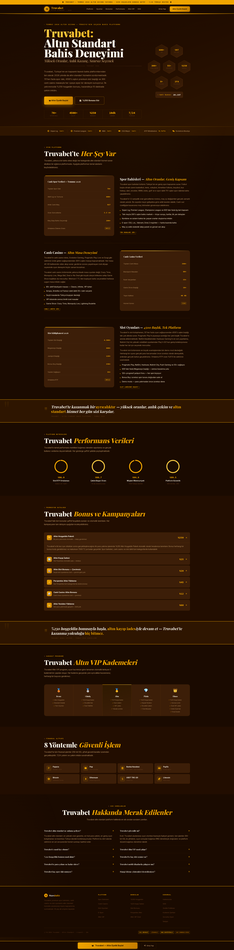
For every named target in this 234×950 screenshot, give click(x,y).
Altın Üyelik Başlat (180, 9)
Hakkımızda (167, 899)
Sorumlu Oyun (168, 917)
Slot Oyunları (103, 908)
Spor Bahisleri (103, 899)
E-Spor (100, 912)
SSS (139, 9)
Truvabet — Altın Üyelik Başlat (109, 945)
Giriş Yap (162, 9)
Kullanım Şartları (169, 912)
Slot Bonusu (135, 908)
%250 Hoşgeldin (137, 899)
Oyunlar (99, 9)
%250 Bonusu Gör (91, 100)
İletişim (165, 921)
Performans (120, 9)
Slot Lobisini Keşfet (129, 387)
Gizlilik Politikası (169, 908)
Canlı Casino (103, 904)
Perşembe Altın (136, 912)
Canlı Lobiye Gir (51, 309)
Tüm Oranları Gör (127, 232)
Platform (90, 9)
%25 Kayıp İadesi (137, 904)
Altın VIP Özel (136, 917)
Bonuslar (109, 9)
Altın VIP (131, 9)
